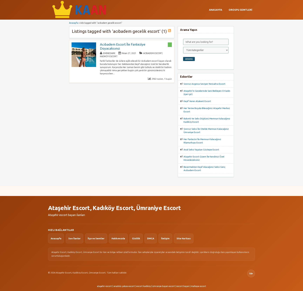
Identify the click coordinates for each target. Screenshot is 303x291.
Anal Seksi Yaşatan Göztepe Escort (201, 149)
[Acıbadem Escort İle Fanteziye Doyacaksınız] (84, 66)
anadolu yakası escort (124, 286)
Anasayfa (215, 9)
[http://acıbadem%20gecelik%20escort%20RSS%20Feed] (170, 31)
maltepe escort (198, 286)
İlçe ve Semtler (96, 238)
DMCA (150, 238)
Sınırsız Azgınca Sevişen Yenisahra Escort (204, 84)
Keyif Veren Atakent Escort (197, 101)
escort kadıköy (143, 286)
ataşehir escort (104, 286)
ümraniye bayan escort (163, 286)
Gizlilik (136, 238)
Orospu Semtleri (240, 9)
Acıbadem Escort (152, 53)
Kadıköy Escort (108, 56)
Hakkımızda (118, 238)
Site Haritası (184, 238)
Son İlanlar (74, 238)
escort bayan (183, 286)
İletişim (165, 238)
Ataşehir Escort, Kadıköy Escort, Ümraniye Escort (114, 207)
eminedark (109, 53)
